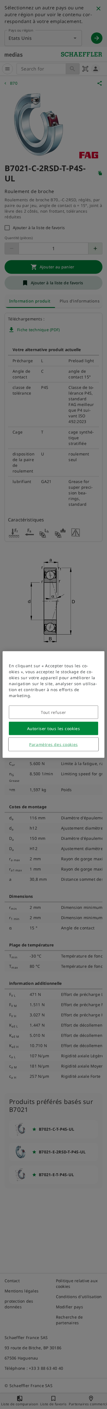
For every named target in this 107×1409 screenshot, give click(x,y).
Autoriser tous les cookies (53, 728)
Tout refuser (53, 712)
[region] (53, 704)
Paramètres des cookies (53, 744)
